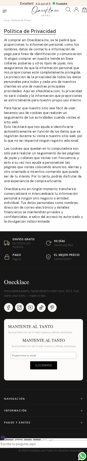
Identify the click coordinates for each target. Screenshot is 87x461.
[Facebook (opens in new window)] (8, 307)
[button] (68, 9)
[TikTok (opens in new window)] (41, 307)
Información (15, 410)
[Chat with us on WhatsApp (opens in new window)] (82, 456)
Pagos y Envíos (17, 422)
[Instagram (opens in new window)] (19, 307)
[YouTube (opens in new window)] (30, 307)
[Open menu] (4, 11)
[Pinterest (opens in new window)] (52, 307)
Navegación (14, 398)
